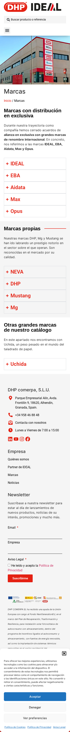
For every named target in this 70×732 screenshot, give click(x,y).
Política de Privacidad (39, 727)
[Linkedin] (10, 439)
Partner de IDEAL (19, 467)
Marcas (13, 475)
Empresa (14, 542)
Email (12, 527)
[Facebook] (27, 439)
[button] (64, 653)
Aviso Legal (59, 727)
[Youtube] (16, 439)
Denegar (35, 707)
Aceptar (35, 696)
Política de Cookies (14, 727)
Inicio (7, 101)
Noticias (13, 483)
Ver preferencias (35, 718)
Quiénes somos (18, 459)
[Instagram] (21, 439)
